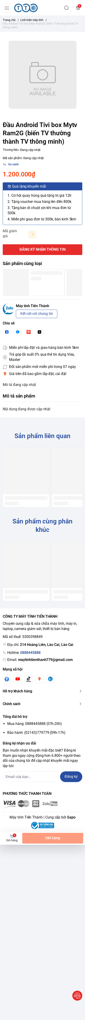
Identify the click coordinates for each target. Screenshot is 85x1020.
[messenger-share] (18, 332)
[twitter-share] (39, 332)
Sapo (71, 817)
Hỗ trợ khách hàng (17, 691)
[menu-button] (7, 8)
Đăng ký (71, 776)
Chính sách (11, 704)
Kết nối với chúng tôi (36, 313)
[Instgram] (39, 679)
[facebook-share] (7, 332)
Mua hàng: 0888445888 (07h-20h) (34, 724)
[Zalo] (50, 679)
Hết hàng (52, 838)
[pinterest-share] (28, 332)
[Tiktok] (28, 679)
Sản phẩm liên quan (42, 436)
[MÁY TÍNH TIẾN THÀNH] (26, 7)
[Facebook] (7, 679)
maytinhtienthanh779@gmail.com (45, 660)
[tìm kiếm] (66, 8)
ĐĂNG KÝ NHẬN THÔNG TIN (42, 249)
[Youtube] (17, 679)
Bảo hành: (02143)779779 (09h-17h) (36, 732)
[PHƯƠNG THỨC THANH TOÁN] (42, 804)
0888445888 (30, 652)
